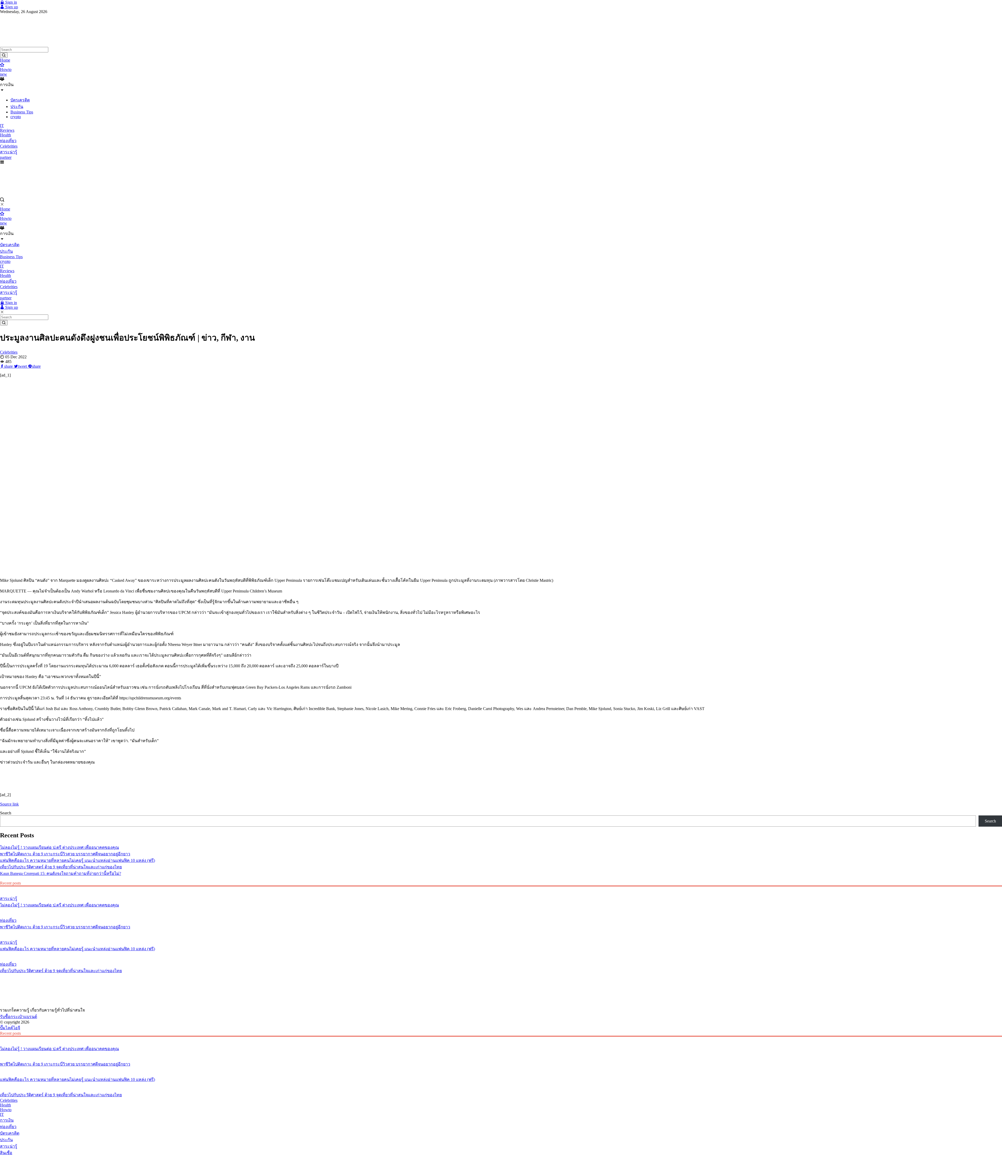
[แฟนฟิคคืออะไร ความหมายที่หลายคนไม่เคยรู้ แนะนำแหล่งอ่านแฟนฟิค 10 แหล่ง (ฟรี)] (501, 932)
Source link (9, 804)
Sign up (11, 7)
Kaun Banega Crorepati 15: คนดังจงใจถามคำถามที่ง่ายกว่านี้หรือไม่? (60, 873)
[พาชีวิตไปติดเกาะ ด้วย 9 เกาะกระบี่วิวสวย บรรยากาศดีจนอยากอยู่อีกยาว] (501, 910)
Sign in (10, 2)
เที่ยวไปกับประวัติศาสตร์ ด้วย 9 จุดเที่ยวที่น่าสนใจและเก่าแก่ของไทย (61, 867)
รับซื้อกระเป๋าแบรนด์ (18, 1016)
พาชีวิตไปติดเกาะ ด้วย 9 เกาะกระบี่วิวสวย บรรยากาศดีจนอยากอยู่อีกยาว (65, 854)
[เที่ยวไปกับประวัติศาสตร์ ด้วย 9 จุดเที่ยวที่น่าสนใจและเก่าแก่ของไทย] (501, 954)
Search (5, 813)
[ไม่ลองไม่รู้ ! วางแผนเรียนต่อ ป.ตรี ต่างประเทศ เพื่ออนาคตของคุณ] (501, 888)
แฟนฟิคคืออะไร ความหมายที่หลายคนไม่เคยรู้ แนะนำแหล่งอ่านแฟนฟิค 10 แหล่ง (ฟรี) (77, 860)
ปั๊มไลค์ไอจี (10, 1028)
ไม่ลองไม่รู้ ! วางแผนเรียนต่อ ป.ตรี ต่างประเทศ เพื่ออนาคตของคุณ (59, 847)
